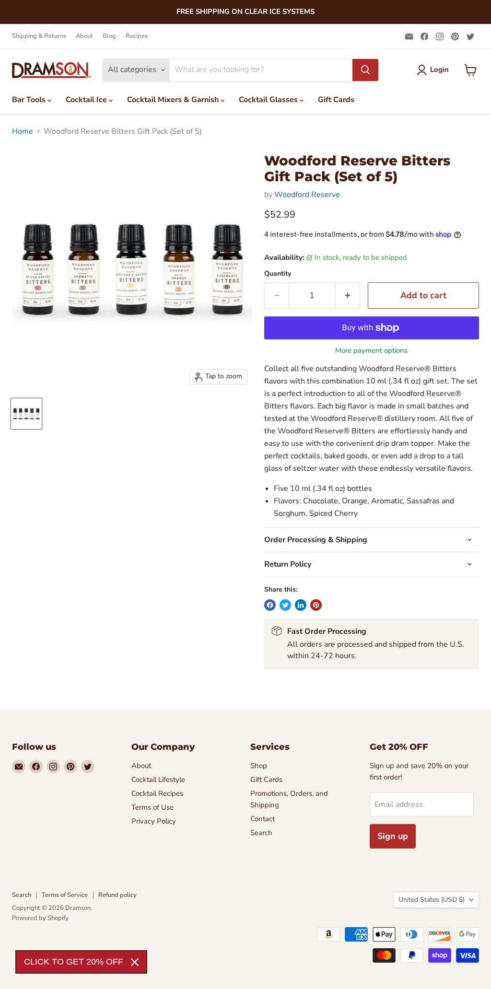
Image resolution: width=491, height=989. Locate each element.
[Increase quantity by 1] (348, 295)
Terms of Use (152, 807)
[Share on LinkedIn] (300, 605)
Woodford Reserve (307, 194)
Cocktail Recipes (157, 793)
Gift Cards (336, 99)
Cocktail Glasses (269, 99)
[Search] (365, 70)
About (84, 36)
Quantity (277, 274)
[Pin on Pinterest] (316, 605)
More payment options (371, 351)
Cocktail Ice (87, 99)
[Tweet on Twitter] (285, 605)
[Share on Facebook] (270, 605)
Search (261, 833)
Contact (262, 819)
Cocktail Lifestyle (158, 779)
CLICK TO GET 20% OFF (73, 961)
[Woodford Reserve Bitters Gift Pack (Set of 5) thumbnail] (26, 413)
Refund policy (117, 895)
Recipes (137, 36)
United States (431, 899)
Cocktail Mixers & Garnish (174, 99)
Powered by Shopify (40, 918)
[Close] (135, 962)
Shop (258, 765)
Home (22, 131)
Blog (109, 36)
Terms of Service (65, 895)
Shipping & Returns (39, 36)
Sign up (392, 836)
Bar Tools (29, 99)
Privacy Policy (153, 821)
